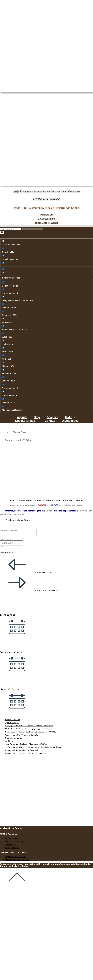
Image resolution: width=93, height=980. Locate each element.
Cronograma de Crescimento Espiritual (21, 750)
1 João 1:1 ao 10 (7, 615)
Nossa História (11, 839)
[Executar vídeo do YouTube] (46, 471)
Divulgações (70, 421)
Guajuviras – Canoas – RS (15, 857)
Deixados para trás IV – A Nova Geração (21, 735)
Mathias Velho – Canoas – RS (17, 860)
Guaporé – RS (10, 845)
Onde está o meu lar (13, 738)
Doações (52, 417)
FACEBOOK (42, 505)
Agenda (22, 417)
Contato (50, 421)
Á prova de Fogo (12, 723)
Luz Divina (9, 741)
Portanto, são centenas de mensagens (20, 511)
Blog (37, 417)
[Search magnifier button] (2, 232)
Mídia (68, 417)
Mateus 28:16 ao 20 (9, 689)
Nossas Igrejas (25, 421)
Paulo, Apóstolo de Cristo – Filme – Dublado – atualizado (29, 726)
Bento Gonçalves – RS (14, 842)
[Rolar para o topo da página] (17, 884)
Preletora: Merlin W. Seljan (17, 520)
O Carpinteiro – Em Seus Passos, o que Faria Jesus (26, 753)
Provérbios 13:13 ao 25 (11, 652)
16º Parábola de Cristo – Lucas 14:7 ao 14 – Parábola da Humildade (33, 747)
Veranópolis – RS (12, 848)
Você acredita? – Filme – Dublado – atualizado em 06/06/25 (30, 732)
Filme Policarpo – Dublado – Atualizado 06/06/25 (26, 744)
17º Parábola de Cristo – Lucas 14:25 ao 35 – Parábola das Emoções (33, 729)
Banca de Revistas (12, 720)
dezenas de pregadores (65, 511)
